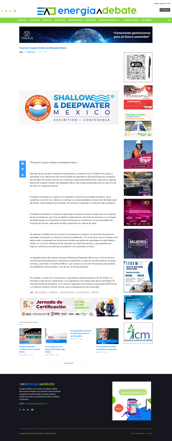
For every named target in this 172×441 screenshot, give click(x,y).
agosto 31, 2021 (77, 339)
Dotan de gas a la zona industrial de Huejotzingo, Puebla (55, 349)
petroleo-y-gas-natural (53, 341)
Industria (47, 20)
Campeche (53, 292)
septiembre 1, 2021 (52, 355)
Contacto (149, 433)
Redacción (31, 52)
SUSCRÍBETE (165, 10)
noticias (24, 342)
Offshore (95, 292)
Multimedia (146, 20)
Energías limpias (75, 20)
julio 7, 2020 (43, 52)
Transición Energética (109, 20)
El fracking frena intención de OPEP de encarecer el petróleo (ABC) (81, 333)
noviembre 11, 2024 (26, 355)
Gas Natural (34, 20)
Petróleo (22, 20)
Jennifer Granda (83, 292)
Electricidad (60, 20)
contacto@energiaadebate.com (36, 404)
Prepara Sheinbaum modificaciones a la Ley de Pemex (29, 349)
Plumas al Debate (131, 20)
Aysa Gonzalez (41, 292)
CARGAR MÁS (69, 363)
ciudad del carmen (67, 292)
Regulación (91, 20)
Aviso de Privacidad (137, 433)
